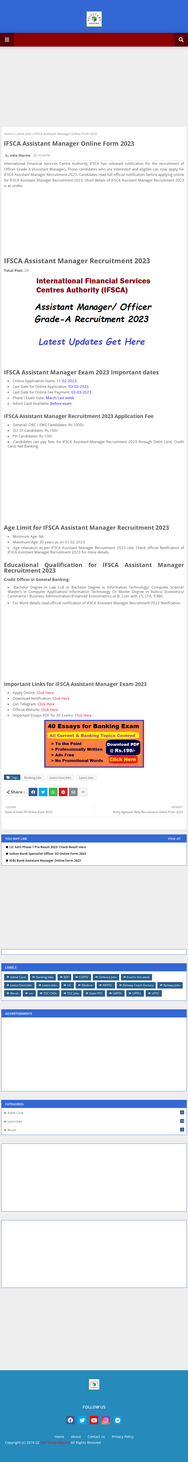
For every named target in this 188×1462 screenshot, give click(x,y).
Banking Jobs (33, 778)
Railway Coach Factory (138, 985)
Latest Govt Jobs (60, 778)
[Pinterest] (63, 792)
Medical (87, 985)
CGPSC (84, 977)
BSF (66, 977)
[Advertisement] (94, 86)
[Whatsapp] (53, 792)
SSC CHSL (50, 993)
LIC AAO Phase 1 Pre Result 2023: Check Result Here (47, 847)
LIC (69, 985)
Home (8, 134)
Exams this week (138, 977)
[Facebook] (33, 792)
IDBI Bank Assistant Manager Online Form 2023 (45, 860)
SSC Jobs (73, 993)
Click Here (45, 692)
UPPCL (136, 993)
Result (14, 993)
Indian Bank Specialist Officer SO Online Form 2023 (47, 854)
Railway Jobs (172, 985)
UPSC (155, 993)
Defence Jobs (108, 977)
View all (174, 838)
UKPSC (117, 993)
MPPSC (108, 985)
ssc (31, 993)
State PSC (96, 993)
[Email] (73, 792)
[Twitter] (43, 792)
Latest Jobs (24, 134)
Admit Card (18, 977)
